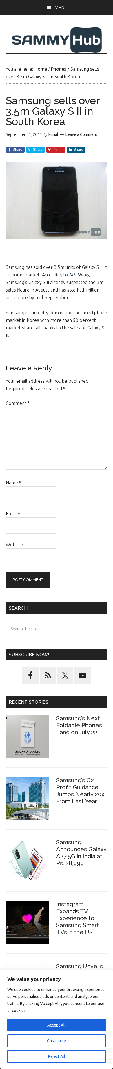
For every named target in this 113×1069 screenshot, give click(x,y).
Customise (56, 1040)
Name (13, 482)
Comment (18, 403)
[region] (56, 1019)
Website (14, 544)
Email (13, 513)
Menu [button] (61, 7)
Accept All (56, 1025)
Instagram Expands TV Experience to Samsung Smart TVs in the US (77, 918)
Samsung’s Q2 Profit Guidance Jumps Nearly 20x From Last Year (80, 791)
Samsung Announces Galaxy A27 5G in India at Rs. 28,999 (81, 853)
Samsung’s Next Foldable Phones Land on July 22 (79, 725)
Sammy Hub (56, 40)
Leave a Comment (81, 134)
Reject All (56, 1056)
